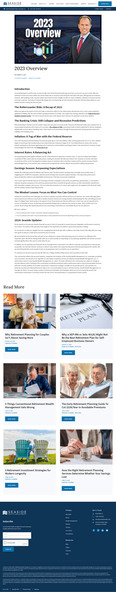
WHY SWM (34, 4)
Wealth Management (71, 521)
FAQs (67, 554)
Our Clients (69, 530)
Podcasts (68, 550)
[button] (43, 3)
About (67, 517)
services (83, 4)
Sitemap (36, 589)
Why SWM (68, 514)
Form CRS (5, 589)
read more (12, 349)
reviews (51, 4)
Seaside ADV (15, 589)
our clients (60, 4)
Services (68, 527)
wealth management (72, 4)
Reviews (68, 524)
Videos (67, 547)
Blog (67, 544)
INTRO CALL (105, 4)
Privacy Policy (26, 589)
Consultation (69, 534)
